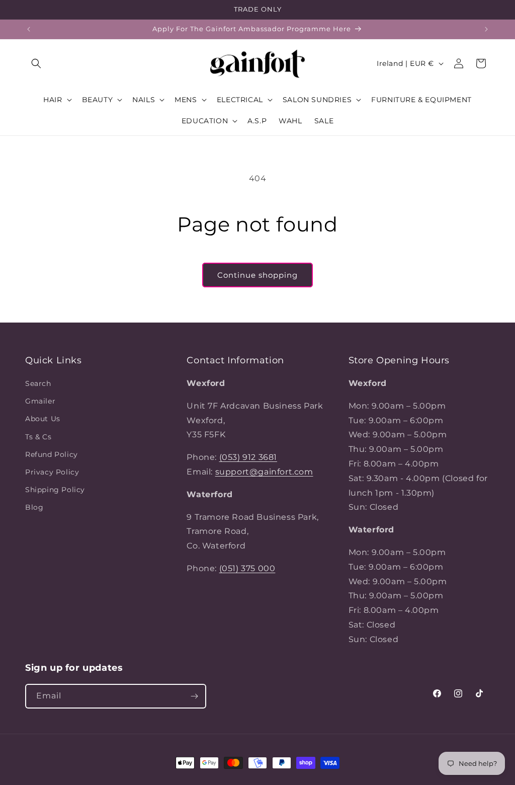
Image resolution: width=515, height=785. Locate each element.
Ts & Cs (38, 436)
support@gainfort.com (264, 472)
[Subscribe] (194, 696)
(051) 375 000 (247, 568)
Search (38, 383)
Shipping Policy (55, 489)
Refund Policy (51, 454)
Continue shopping (257, 275)
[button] (36, 63)
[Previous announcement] (29, 29)
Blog (34, 507)
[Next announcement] (486, 29)
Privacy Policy (52, 472)
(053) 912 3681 (248, 457)
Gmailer (40, 401)
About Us (42, 418)
